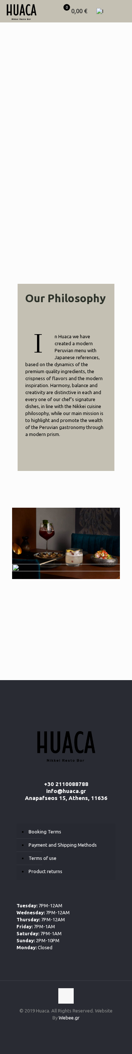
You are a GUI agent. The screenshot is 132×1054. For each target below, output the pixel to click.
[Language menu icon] (102, 11)
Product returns (45, 871)
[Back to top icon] (66, 996)
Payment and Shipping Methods (63, 844)
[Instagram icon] (66, 1028)
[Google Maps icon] (74, 1028)
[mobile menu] (122, 11)
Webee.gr (69, 1017)
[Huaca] (21, 11)
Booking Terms (45, 831)
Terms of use (42, 858)
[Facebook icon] (58, 1028)
